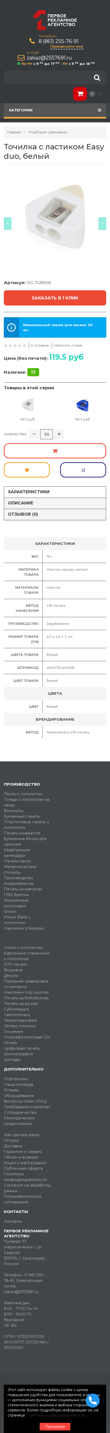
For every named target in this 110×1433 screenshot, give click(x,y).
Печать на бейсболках (26, 997)
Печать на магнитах (23, 889)
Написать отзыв (67, 345)
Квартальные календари (17, 852)
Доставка (13, 1145)
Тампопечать (17, 1014)
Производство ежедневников (19, 880)
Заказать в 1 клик (55, 297)
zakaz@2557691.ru (49, 58)
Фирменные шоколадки (16, 903)
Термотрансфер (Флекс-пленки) (20, 1023)
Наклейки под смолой (26, 992)
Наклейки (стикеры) (24, 928)
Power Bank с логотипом (17, 920)
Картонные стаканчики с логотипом (27, 956)
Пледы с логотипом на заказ (26, 802)
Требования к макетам (27, 1106)
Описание (20, 503)
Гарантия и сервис (23, 1151)
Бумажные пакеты (22, 816)
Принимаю (55, 1426)
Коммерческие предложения (19, 1121)
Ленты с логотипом (23, 793)
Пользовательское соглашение (22, 1199)
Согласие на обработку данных (27, 1188)
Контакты (13, 1221)
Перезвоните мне (66, 46)
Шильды (12, 1059)
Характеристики (29, 491)
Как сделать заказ (21, 1134)
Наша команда (18, 1084)
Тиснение (13, 1031)
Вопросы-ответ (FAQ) (25, 1101)
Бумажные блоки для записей (25, 841)
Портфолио (16, 1078)
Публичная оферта (23, 1168)
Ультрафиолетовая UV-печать (27, 1040)
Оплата (11, 1140)
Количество (15, 434)
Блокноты (13, 810)
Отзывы (11, 1090)
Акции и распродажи (25, 1162)
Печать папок (17, 861)
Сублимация (16, 1009)
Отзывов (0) (23, 514)
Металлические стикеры (20, 869)
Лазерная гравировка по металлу (26, 984)
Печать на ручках (21, 1003)
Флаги (10, 911)
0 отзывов (40, 345)
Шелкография (18, 1053)
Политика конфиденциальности (25, 1176)
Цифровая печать (22, 1048)
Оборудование (19, 1095)
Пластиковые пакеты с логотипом (26, 824)
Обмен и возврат (21, 1157)
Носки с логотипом (23, 947)
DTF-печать (15, 964)
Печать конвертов (22, 833)
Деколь (11, 975)
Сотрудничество (20, 1112)
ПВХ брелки (16, 894)
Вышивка (13, 969)
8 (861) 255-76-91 (59, 41)
